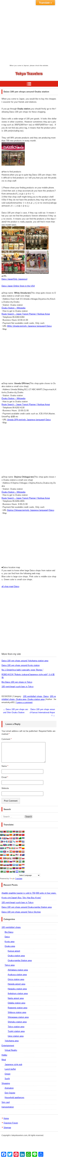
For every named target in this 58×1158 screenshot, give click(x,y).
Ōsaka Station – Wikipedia (13, 308)
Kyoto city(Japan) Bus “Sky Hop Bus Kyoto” (21, 898)
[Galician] (13, 841)
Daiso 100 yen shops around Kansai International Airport (42, 712)
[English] (16, 838)
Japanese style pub (13, 1064)
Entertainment (8, 1045)
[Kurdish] (10, 851)
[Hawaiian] (10, 845)
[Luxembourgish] (4, 855)
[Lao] (16, 851)
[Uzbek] (4, 871)
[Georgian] (16, 841)
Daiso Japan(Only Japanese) (14, 279)
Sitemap (7, 1127)
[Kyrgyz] (13, 851)
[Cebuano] (13, 835)
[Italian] (13, 848)
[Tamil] (10, 868)
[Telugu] (13, 868)
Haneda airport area (16, 984)
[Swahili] (1, 868)
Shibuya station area (17, 1012)
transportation (8, 1107)
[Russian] (10, 861)
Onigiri (7, 1074)
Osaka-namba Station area (20, 960)
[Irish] (10, 848)
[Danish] (10, 838)
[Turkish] (20, 868)
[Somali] (16, 865)
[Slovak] (4, 865)
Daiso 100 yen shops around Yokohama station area (25, 661)
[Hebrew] (13, 845)
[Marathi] (1, 858)
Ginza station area (16, 979)
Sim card (6, 1102)
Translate (18, 878)
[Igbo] (4, 848)
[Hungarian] (23, 845)
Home (6, 1118)
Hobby (4, 1055)
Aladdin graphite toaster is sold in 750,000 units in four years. (29, 893)
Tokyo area (10, 965)
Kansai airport (14, 951)
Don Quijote (10, 1093)
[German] (20, 841)
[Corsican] (1, 838)
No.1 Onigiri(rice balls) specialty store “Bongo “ (22, 670)
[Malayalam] (13, 855)
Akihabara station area (18, 970)
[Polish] (23, 858)
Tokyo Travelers (23, 79)
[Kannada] (23, 848)
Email (5, 777)
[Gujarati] (1, 845)
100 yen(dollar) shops (11, 927)
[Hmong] (20, 845)
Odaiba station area (16, 1003)
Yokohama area (12, 1041)
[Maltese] (20, 855)
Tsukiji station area (16, 1031)
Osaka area (10, 946)
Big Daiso (9, 932)
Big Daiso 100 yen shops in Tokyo (17, 682)
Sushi (7, 1078)
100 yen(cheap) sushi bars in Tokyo (17, 686)
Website (5, 788)
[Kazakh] (1, 851)
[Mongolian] (4, 858)
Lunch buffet (10, 1069)
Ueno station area (16, 1036)
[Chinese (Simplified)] (20, 835)
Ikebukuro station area (18, 993)
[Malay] (16, 855)
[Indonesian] (7, 848)
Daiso (7, 937)
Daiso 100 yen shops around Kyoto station (21, 665)
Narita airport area (16, 998)
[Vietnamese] (7, 871)
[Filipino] (1, 841)
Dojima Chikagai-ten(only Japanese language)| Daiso (30, 510)
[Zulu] (23, 871)
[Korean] (7, 851)
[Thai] (16, 868)
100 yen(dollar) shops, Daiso (36, 696)
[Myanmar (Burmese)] (7, 858)
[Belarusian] (23, 831)
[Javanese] (20, 848)
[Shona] (16, 861)
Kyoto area (9, 941)
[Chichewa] (16, 835)
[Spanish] (20, 865)
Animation (9, 1088)
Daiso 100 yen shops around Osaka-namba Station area (27, 907)
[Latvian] (23, 851)
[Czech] (7, 838)
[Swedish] (4, 868)
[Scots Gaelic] (13, 865)
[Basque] (20, 831)
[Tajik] (7, 868)
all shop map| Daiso (10, 586)
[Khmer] (4, 851)
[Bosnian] (4, 835)
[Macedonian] (7, 855)
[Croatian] (4, 838)
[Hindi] (16, 845)
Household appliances (14, 1097)
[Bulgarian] (7, 835)
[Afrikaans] (1, 831)
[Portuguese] (1, 861)
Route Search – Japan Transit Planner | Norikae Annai (26, 314)
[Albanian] (4, 831)
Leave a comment (24, 702)
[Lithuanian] (1, 855)
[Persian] (20, 858)
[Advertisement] (29, 34)
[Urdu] (1, 871)
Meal (4, 1059)
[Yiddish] (16, 871)
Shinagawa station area (18, 1017)
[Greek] (23, 841)
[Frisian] (10, 841)
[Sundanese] (23, 865)
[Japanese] (16, 848)
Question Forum (11, 1123)
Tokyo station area (16, 1026)
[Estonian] (23, 838)
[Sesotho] (20, 861)
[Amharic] (7, 831)
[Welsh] (10, 871)
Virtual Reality (11, 1050)
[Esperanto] (20, 838)
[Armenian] (13, 831)
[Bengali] (1, 835)
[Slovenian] (7, 865)
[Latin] (20, 851)
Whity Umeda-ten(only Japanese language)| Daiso (29, 326)
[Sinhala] (1, 865)
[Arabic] (10, 831)
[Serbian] (13, 861)
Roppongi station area (17, 1008)
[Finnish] (4, 841)
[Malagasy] (10, 855)
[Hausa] (7, 845)
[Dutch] (13, 838)
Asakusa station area (17, 974)
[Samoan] (10, 865)
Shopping (6, 1083)
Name (5, 766)
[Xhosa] (13, 871)
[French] (7, 841)
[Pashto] (16, 858)
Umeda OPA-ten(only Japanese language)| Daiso (29, 419)
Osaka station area (16, 955)
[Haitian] (4, 845)
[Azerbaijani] (16, 831)
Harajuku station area (17, 989)
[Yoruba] (20, 871)
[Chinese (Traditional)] (23, 835)
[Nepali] (10, 858)
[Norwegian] (13, 858)
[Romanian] (7, 861)
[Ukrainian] (23, 868)
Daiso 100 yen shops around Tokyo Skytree (21, 912)
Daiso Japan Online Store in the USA (18, 286)
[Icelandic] (1, 848)
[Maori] (23, 855)
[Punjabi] (4, 861)
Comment (7, 739)
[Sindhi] (23, 861)
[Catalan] (10, 835)
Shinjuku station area (17, 1022)
